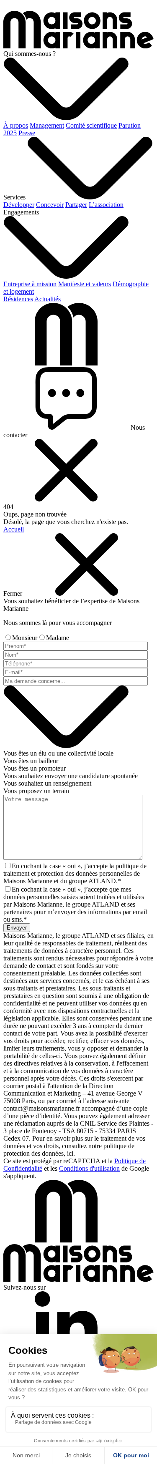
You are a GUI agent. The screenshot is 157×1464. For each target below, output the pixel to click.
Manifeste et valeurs (84, 283)
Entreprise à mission (30, 283)
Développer (18, 204)
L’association (106, 204)
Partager (76, 204)
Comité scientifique (91, 125)
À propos (15, 125)
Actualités (47, 298)
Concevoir (50, 204)
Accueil (13, 529)
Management (47, 125)
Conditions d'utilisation (89, 1168)
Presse (26, 132)
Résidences (18, 298)
